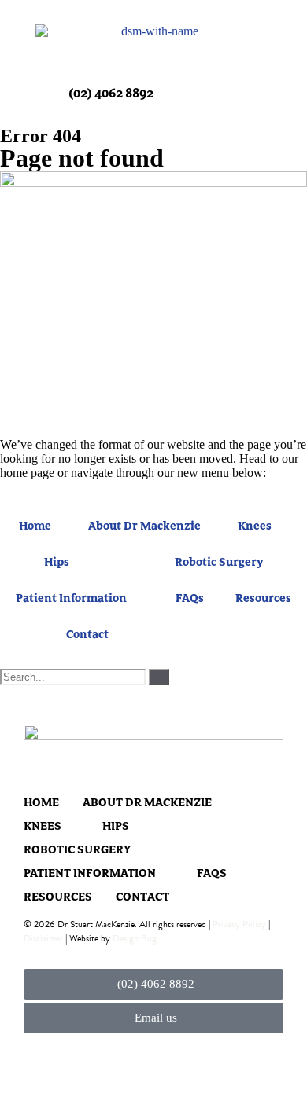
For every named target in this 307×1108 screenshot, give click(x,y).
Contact (87, 635)
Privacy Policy (239, 924)
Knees (255, 526)
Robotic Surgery (219, 562)
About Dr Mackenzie (144, 526)
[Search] (159, 677)
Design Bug (135, 938)
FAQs (190, 599)
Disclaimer (43, 938)
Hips (56, 562)
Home (35, 526)
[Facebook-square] (33, 1059)
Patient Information (71, 599)
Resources (263, 599)
